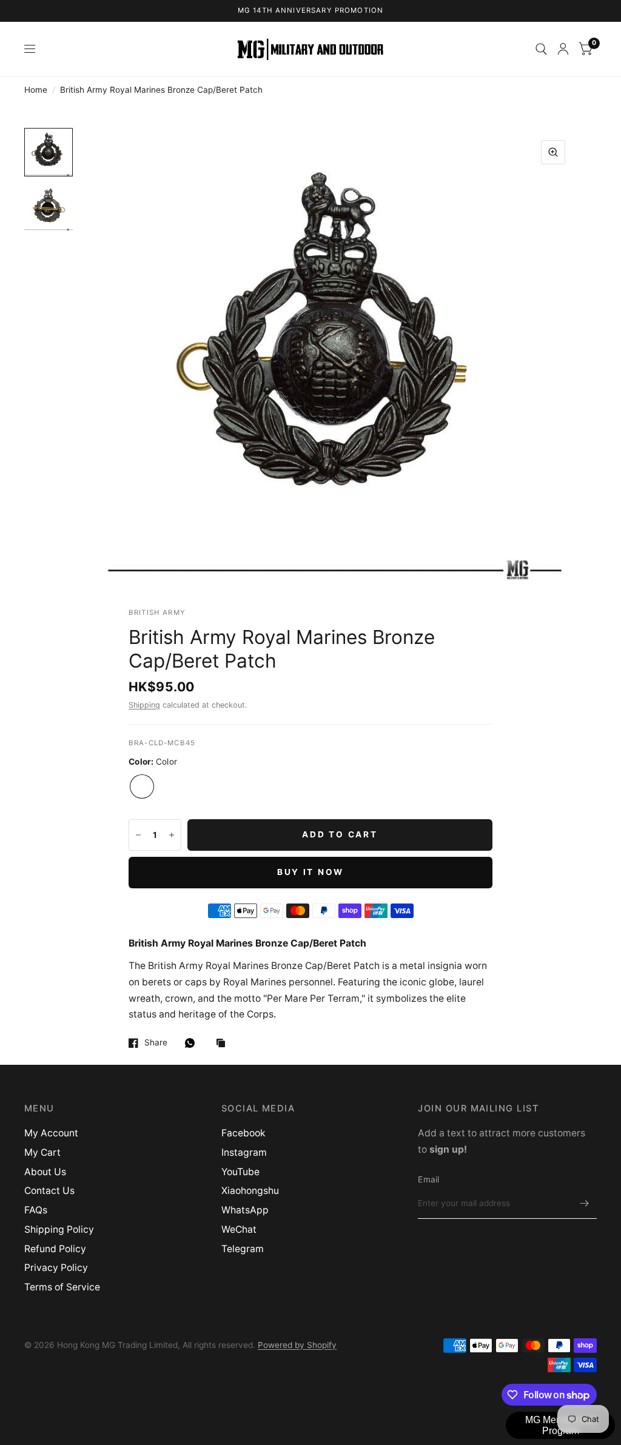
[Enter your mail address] (584, 1203)
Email (428, 1179)
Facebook (243, 1133)
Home (35, 90)
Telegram (242, 1249)
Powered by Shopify (297, 1345)
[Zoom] (553, 152)
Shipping (144, 704)
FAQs (35, 1210)
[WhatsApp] (193, 1043)
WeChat (239, 1229)
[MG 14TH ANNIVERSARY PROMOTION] (311, 11)
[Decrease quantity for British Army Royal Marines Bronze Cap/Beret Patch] (138, 835)
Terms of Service (62, 1287)
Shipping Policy (59, 1229)
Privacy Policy (56, 1267)
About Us (45, 1172)
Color (142, 786)
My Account (51, 1133)
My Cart (42, 1152)
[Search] (541, 49)
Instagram (244, 1152)
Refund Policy (55, 1249)
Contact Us (49, 1190)
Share (155, 1042)
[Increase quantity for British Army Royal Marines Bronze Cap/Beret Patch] (172, 835)
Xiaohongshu (250, 1190)
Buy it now (310, 872)
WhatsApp (245, 1210)
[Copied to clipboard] (224, 1044)
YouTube (240, 1172)
